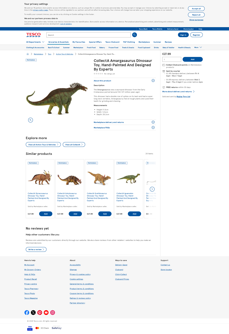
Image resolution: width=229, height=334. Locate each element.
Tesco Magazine (31, 298)
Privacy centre (30, 283)
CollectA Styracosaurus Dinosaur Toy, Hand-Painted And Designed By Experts (38, 197)
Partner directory (77, 302)
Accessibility (75, 264)
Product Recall (30, 279)
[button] (143, 28)
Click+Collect (121, 274)
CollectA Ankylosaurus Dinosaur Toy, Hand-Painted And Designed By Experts (67, 197)
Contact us (165, 264)
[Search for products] (134, 34)
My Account (29, 264)
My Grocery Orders (32, 269)
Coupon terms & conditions (82, 293)
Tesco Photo (29, 293)
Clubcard (119, 269)
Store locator (166, 269)
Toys (49, 54)
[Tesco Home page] (33, 35)
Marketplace (38, 54)
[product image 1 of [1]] (57, 94)
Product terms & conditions (82, 288)
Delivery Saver (121, 264)
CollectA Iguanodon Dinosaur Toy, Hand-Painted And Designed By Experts (127, 197)
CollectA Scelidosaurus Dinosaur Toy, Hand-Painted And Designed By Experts (97, 197)
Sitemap (73, 269)
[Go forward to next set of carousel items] (152, 189)
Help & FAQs (29, 274)
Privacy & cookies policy (80, 274)
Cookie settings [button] (76, 279)
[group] (40, 189)
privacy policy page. (40, 10)
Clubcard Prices (122, 279)
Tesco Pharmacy (31, 288)
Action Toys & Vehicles (64, 54)
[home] (28, 54)
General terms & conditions (82, 283)
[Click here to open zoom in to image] (30, 120)
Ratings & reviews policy (80, 298)
